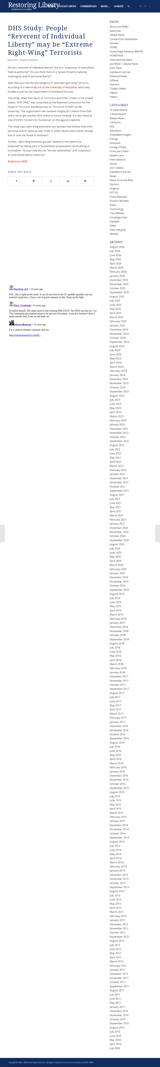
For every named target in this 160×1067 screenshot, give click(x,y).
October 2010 (117, 1019)
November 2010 (119, 1015)
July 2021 (115, 499)
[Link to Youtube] (140, 6)
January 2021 (117, 523)
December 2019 (119, 577)
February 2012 (118, 965)
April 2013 (115, 907)
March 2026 (116, 267)
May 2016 (115, 755)
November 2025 (119, 284)
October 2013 (117, 883)
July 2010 (115, 1031)
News (113, 176)
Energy (114, 139)
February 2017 (118, 717)
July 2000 (115, 1048)
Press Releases (118, 196)
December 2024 (119, 329)
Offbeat (114, 80)
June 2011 (115, 998)
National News (118, 76)
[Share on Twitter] (33, 180)
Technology (117, 209)
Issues (113, 163)
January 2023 (117, 424)
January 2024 (117, 375)
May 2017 (115, 705)
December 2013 (119, 874)
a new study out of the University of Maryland (50, 87)
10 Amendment (118, 110)
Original (114, 188)
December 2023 (119, 379)
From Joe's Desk (119, 151)
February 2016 (118, 767)
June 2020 (115, 552)
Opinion (114, 84)
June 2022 (115, 453)
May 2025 (115, 309)
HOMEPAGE (116, 55)
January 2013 (117, 920)
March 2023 (116, 416)
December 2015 (119, 775)
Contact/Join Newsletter (124, 39)
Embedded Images (120, 134)
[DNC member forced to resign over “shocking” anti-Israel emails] (2, 533)
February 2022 (118, 470)
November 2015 (119, 779)
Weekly (114, 234)
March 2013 (116, 912)
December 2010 (119, 1011)
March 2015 (116, 813)
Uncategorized (118, 217)
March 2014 (116, 862)
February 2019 (118, 618)
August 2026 (117, 247)
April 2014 (115, 858)
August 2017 (117, 693)
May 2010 (115, 1040)
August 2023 (117, 395)
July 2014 (115, 846)
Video (113, 225)
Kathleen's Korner (120, 172)
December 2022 (119, 428)
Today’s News (118, 88)
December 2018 (119, 627)
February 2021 (118, 519)
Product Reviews (119, 201)
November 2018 (119, 631)
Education (115, 130)
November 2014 (119, 829)
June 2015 (115, 800)
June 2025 (115, 305)
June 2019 (115, 602)
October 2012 (117, 932)
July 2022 (115, 449)
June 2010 (115, 1036)
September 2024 (119, 342)
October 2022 (117, 437)
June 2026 (115, 255)
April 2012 (115, 957)
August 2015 (117, 792)
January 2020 (117, 573)
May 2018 (115, 656)
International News (121, 59)
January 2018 (117, 672)
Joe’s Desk (116, 68)
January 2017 (117, 722)
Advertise (115, 31)
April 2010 (115, 1044)
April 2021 (115, 511)
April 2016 (115, 759)
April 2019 (115, 610)
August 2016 (117, 742)
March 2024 (116, 366)
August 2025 (117, 296)
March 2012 (116, 961)
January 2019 (117, 623)
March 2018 (116, 664)
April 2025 (115, 313)
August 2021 (117, 494)
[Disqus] (55, 237)
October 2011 (117, 982)
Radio (113, 205)
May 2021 (115, 507)
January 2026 (117, 276)
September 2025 (119, 292)
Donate (114, 43)
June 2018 (115, 651)
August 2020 (117, 544)
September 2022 (119, 441)
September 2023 (119, 391)
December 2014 (119, 825)
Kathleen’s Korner (120, 72)
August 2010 (117, 1027)
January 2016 (117, 771)
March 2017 (116, 713)
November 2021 (119, 482)
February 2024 (118, 371)
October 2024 (117, 338)
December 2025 (119, 280)
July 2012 (115, 945)
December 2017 (119, 676)
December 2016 (119, 726)
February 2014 (118, 866)
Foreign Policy (118, 147)
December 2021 (119, 478)
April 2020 (115, 561)
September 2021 (119, 490)
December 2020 (119, 528)
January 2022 (117, 474)
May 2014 (115, 854)
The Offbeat (117, 213)
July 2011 (115, 994)
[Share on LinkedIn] (68, 180)
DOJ (112, 126)
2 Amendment (118, 114)
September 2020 (119, 540)
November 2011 (119, 978)
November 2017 (119, 680)
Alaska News (117, 35)
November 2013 (119, 879)
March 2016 (116, 763)
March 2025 (116, 317)
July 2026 (115, 251)
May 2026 (115, 259)
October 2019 (117, 585)
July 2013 (115, 895)
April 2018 (115, 660)
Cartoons (115, 122)
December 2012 (119, 924)
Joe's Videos (117, 168)
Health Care (117, 155)
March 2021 (116, 515)
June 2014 (115, 850)
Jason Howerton (30, 59)
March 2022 (116, 466)
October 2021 (117, 486)
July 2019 (115, 598)
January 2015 (117, 821)
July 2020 (115, 548)
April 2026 (115, 263)
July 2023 (115, 399)
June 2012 (115, 949)
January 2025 (117, 325)
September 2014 (119, 837)
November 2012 (119, 928)
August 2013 (117, 891)
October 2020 (117, 536)
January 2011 (117, 1007)
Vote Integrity (118, 229)
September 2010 (119, 1023)
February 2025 (118, 321)
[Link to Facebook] (150, 6)
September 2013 (119, 887)
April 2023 (115, 412)
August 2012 (117, 941)
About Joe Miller (119, 26)
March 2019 (116, 614)
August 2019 (117, 594)
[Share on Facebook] (16, 180)
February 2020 (118, 569)
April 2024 (115, 362)
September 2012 (119, 936)
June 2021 (115, 503)
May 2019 (115, 606)
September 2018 (119, 639)
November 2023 (119, 383)
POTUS (114, 192)
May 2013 (115, 903)
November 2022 (119, 432)
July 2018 (115, 647)
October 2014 (117, 833)
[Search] (129, 6)
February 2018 (118, 668)
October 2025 (117, 288)
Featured (115, 143)
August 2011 (117, 990)
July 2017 (115, 697)
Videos (114, 92)
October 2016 (117, 734)
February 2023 (118, 420)
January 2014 (117, 870)
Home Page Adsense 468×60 (126, 51)
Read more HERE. (18, 161)
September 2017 (119, 689)
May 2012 (115, 953)
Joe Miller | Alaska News (124, 64)
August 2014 (117, 841)
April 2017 (115, 709)
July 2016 (115, 746)
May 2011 (115, 1002)
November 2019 (119, 581)
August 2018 (117, 643)
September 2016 (119, 738)
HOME (113, 47)
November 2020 (119, 532)
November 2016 (119, 730)
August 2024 (117, 346)
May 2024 (115, 358)
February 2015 (118, 817)
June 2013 (115, 899)
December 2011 (119, 974)
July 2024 (115, 350)
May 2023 (115, 408)
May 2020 (115, 556)
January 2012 (117, 969)
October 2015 (117, 784)
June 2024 (115, 354)
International (117, 159)
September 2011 (119, 986)
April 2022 (115, 461)
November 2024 (119, 333)
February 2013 (118, 916)
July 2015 (115, 796)
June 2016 (115, 751)
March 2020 (116, 565)
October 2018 (117, 635)
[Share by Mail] (85, 180)
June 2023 (115, 404)
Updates (115, 221)
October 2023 (117, 387)
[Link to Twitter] (145, 6)
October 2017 (117, 684)
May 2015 (115, 804)
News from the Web (121, 180)
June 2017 (115, 701)
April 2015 (115, 808)
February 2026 (118, 271)
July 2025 (115, 300)
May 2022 (115, 457)
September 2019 (119, 590)
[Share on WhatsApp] (50, 180)
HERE (91, 1062)
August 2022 (117, 445)
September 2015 (119, 788)
